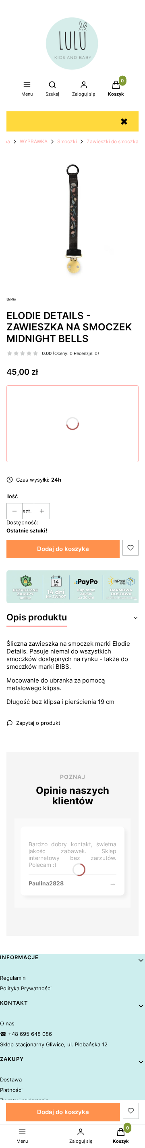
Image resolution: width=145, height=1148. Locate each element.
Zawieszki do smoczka (113, 141)
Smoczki (67, 141)
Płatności (11, 1090)
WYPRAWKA (34, 141)
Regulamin (13, 978)
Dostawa (11, 1079)
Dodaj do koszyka (63, 549)
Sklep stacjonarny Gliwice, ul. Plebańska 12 (54, 1044)
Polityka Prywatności (26, 988)
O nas (7, 1023)
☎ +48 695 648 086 (26, 1034)
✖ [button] (124, 121)
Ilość (12, 496)
